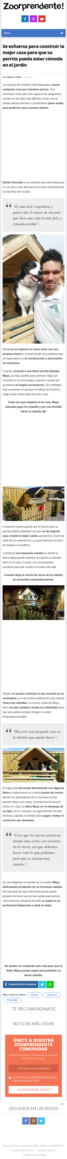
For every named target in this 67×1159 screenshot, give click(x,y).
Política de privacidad (34, 1155)
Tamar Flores (13, 77)
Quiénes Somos (46, 1150)
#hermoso (52, 995)
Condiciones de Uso (22, 1150)
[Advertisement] (33, 147)
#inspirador (12, 1000)
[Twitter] (41, 1121)
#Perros (34, 995)
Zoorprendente (11, 1145)
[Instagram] (33, 1121)
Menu (7, 33)
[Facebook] (25, 1121)
